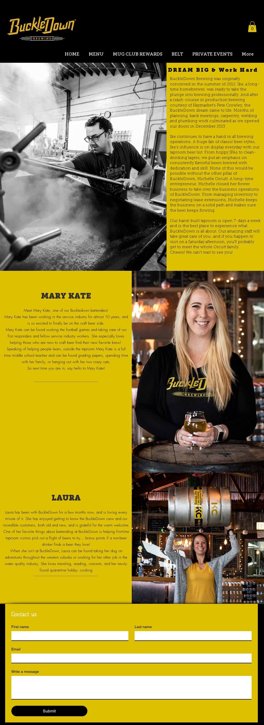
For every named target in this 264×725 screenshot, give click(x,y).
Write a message (25, 671)
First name (20, 627)
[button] (252, 26)
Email (15, 649)
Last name (143, 627)
